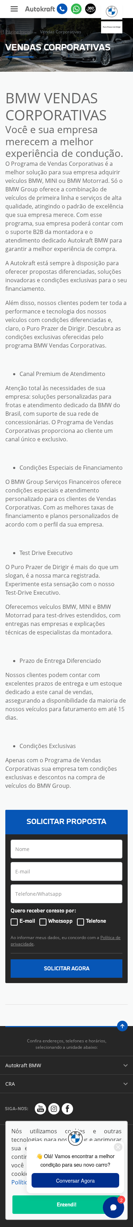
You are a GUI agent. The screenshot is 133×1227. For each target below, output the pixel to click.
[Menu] (14, 9)
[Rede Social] (40, 1109)
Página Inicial (18, 32)
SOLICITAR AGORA (66, 968)
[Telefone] (62, 9)
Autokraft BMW (23, 1065)
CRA (10, 1083)
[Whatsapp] (76, 9)
